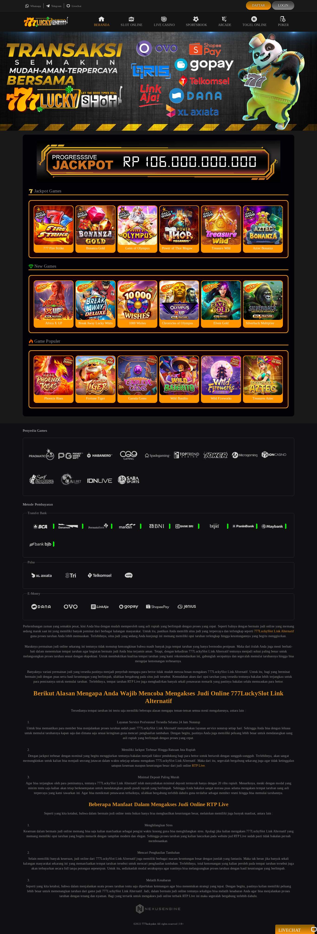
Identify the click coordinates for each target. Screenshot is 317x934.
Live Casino (164, 25)
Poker (283, 25)
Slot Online (131, 25)
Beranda (102, 25)
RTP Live (198, 765)
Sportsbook (196, 25)
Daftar (258, 5)
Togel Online (255, 25)
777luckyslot (149, 923)
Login (283, 5)
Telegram (56, 6)
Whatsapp (35, 6)
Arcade (225, 25)
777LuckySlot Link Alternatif (274, 631)
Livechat (76, 6)
